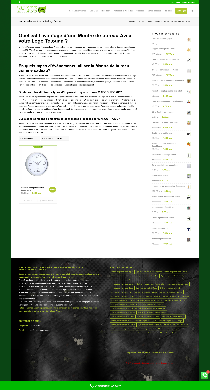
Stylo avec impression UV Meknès (123, 312)
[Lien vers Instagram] (24, 2)
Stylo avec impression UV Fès (175, 300)
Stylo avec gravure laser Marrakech (175, 280)
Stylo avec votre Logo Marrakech (144, 329)
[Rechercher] (192, 10)
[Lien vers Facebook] (16, 2)
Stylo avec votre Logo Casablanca (176, 324)
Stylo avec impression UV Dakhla (123, 300)
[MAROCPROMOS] (31, 10)
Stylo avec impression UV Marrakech (152, 308)
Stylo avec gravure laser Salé (121, 292)
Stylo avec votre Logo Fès (120, 329)
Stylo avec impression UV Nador (122, 316)
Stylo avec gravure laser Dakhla (175, 271)
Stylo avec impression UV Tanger (170, 320)
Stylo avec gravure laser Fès (148, 276)
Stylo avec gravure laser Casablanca (149, 271)
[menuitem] (77, 10)
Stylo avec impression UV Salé (145, 320)
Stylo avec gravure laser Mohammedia (150, 284)
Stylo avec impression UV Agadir (148, 296)
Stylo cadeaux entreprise (169, 333)
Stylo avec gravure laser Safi (170, 288)
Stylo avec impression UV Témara (123, 324)
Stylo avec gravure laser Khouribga (173, 276)
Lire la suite (29, 200)
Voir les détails (47, 200)
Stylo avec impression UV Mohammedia (152, 312)
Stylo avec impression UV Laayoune (124, 308)
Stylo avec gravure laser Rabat (146, 288)
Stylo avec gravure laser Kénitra (122, 280)
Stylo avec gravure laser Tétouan (122, 296)
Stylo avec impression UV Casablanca (176, 296)
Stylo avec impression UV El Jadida (149, 300)
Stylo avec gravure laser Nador (177, 284)
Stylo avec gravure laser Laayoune (148, 280)
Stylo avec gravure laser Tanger (146, 292)
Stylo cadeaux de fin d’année (148, 333)
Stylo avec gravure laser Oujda (122, 288)
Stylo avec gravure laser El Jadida (123, 276)
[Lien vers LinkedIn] (20, 2)
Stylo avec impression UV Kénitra (151, 304)
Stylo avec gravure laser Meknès (122, 284)
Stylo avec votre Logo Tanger (168, 329)
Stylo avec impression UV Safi (121, 320)
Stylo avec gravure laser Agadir (122, 271)
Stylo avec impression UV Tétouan (150, 324)
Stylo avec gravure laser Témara (171, 292)
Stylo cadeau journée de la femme (123, 333)
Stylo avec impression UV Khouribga (124, 304)
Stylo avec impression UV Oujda (148, 316)
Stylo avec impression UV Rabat (173, 316)
